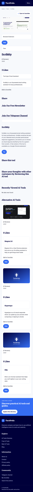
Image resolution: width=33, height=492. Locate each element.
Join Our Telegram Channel (15, 115)
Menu (28, 3)
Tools (7, 9)
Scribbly (12, 9)
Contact (4, 459)
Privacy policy (6, 462)
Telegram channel (7, 475)
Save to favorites (24, 13)
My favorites (5, 478)
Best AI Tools (5, 444)
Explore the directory (9, 412)
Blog (3, 447)
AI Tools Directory (7, 438)
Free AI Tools (5, 441)
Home (3, 9)
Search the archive (7, 481)
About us (4, 456)
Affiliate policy (6, 465)
